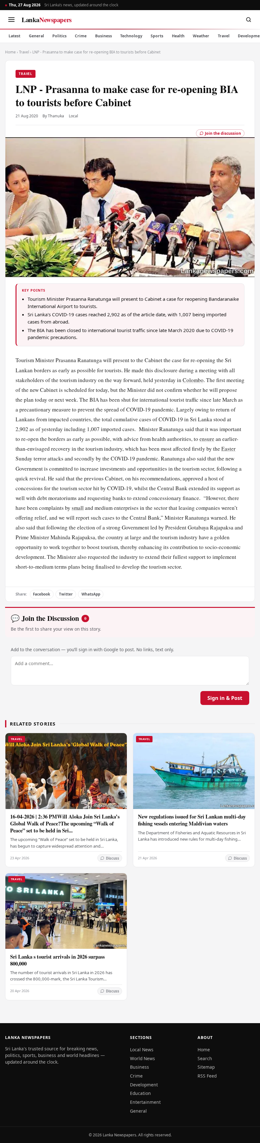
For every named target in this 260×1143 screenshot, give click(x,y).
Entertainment (145, 1102)
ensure (206, 438)
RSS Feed (207, 1076)
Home (10, 52)
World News (142, 1058)
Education (140, 1093)
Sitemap (206, 1067)
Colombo (193, 380)
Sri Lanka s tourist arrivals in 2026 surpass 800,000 (57, 960)
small (78, 507)
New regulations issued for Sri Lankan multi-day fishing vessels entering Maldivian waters (192, 819)
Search (205, 1058)
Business (103, 36)
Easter (228, 448)
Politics (59, 36)
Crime (81, 36)
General (36, 36)
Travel (224, 36)
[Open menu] (11, 19)
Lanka (47, 19)
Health (178, 36)
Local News (141, 1050)
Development (144, 1085)
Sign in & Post (224, 698)
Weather (201, 36)
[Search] (248, 19)
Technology (131, 36)
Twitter (66, 594)
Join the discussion (223, 133)
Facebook (41, 594)
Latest (14, 36)
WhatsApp (90, 594)
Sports (157, 36)
